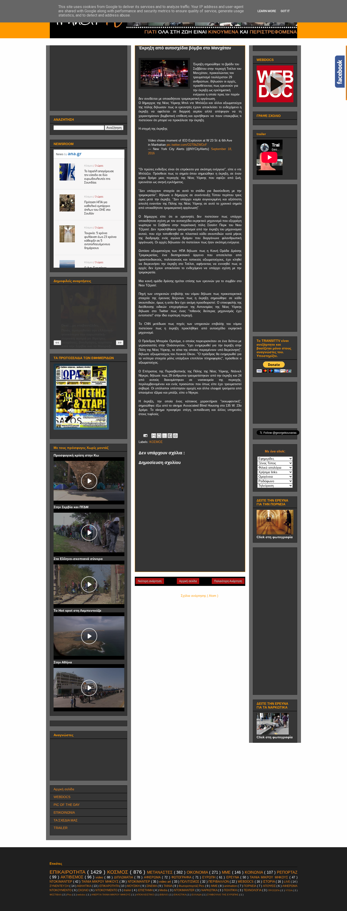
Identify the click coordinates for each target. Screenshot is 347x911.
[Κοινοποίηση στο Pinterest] (175, 435)
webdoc (81, 894)
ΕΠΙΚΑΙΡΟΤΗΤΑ (68, 872)
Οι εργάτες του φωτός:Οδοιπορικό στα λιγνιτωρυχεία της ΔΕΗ (80, 317)
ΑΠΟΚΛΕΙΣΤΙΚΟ (145, 894)
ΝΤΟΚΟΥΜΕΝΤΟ (106, 890)
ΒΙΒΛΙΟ (164, 894)
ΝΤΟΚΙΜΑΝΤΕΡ (139, 881)
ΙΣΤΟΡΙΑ (269, 881)
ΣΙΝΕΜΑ (151, 885)
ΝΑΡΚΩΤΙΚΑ (209, 890)
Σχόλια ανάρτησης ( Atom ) (199, 595)
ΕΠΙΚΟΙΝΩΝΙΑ (64, 812)
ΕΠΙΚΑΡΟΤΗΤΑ (109, 885)
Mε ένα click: (275, 451)
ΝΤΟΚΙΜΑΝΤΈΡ (61, 881)
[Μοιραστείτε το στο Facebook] (170, 435)
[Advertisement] (89, 76)
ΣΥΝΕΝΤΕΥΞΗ (59, 885)
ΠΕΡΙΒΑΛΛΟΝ (219, 881)
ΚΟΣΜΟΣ (156, 442)
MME (214, 885)
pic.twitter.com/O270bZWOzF (187, 144)
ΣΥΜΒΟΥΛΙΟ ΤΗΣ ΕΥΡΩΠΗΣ (223, 894)
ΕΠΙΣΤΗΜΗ (145, 890)
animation (231, 885)
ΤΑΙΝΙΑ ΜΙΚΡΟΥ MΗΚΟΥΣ (269, 877)
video (100, 877)
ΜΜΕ (227, 872)
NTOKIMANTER (184, 890)
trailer (128, 890)
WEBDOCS (62, 797)
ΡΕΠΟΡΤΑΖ (287, 872)
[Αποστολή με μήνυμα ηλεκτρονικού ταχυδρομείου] (153, 435)
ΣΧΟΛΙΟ (83, 890)
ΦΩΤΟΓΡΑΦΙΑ (182, 877)
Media (163, 890)
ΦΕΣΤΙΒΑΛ (56, 894)
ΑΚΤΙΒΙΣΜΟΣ (73, 877)
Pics (69, 894)
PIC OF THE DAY (67, 805)
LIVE (287, 881)
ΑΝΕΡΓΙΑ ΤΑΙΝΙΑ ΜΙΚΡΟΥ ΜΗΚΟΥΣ (111, 894)
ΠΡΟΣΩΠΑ (274, 890)
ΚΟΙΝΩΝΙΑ (254, 872)
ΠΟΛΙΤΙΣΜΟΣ (190, 881)
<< (57, 342)
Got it (285, 11)
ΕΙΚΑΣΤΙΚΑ (180, 894)
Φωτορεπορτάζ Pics (192, 885)
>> (120, 342)
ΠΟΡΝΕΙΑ (250, 885)
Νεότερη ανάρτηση (150, 581)
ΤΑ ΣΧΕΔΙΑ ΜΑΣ (66, 820)
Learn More (267, 11)
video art (165, 881)
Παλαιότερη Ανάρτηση (228, 581)
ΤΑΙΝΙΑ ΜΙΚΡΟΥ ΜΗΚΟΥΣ (100, 881)
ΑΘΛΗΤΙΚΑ (84, 885)
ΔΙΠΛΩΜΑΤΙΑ (124, 877)
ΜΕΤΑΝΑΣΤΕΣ (160, 872)
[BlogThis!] (159, 435)
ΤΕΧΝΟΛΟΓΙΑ (253, 890)
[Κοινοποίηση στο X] (164, 435)
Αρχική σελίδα (188, 581)
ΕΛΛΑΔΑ (197, 894)
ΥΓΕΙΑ (289, 890)
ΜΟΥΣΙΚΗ (133, 885)
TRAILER (61, 828)
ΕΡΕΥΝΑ (233, 877)
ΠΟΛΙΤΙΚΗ (231, 890)
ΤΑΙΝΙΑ (168, 885)
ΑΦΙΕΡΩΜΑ (153, 877)
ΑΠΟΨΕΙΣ (269, 885)
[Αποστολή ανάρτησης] (145, 435)
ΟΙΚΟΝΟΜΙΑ (198, 872)
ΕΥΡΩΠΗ (209, 877)
